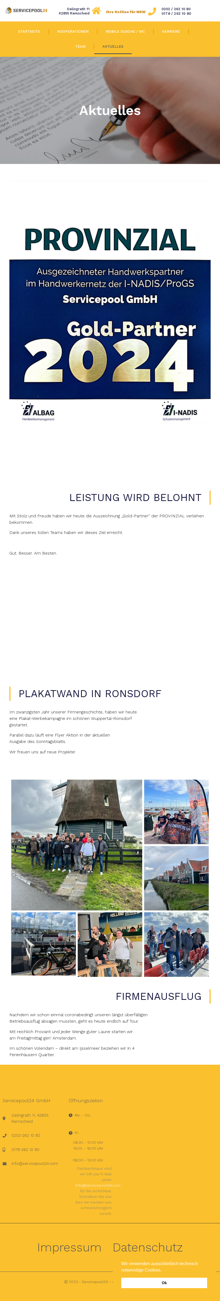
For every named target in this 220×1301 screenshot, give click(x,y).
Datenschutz (147, 1247)
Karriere (171, 31)
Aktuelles (112, 46)
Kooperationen (73, 31)
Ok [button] (164, 1283)
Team (80, 46)
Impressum (69, 1247)
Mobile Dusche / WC (125, 31)
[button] (163, 1270)
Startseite (29, 31)
